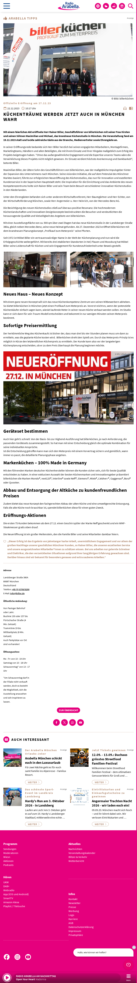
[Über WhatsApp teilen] (72, 722)
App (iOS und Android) (16, 894)
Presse (72, 907)
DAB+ (6, 886)
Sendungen (9, 849)
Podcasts (8, 865)
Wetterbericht (76, 861)
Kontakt (72, 899)
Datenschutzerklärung (81, 927)
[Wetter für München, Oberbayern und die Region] (106, 6)
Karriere (73, 919)
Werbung (73, 911)
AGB (70, 923)
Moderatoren (10, 853)
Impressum (74, 931)
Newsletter (74, 903)
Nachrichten (75, 849)
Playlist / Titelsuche (14, 906)
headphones (125, 108)
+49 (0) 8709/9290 (20, 589)
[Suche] (131, 6)
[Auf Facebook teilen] (56, 722)
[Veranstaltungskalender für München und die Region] (122, 6)
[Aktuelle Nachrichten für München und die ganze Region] (98, 6)
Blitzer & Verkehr (77, 857)
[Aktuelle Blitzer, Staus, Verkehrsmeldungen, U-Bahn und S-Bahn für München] (114, 6)
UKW (6, 882)
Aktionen (8, 861)
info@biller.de (17, 593)
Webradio (8, 890)
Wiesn (6, 857)
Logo (71, 915)
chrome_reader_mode (131, 108)
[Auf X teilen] (64, 722)
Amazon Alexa (11, 902)
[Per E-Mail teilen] (80, 722)
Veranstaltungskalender (81, 853)
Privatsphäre (75, 935)
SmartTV (8, 898)
